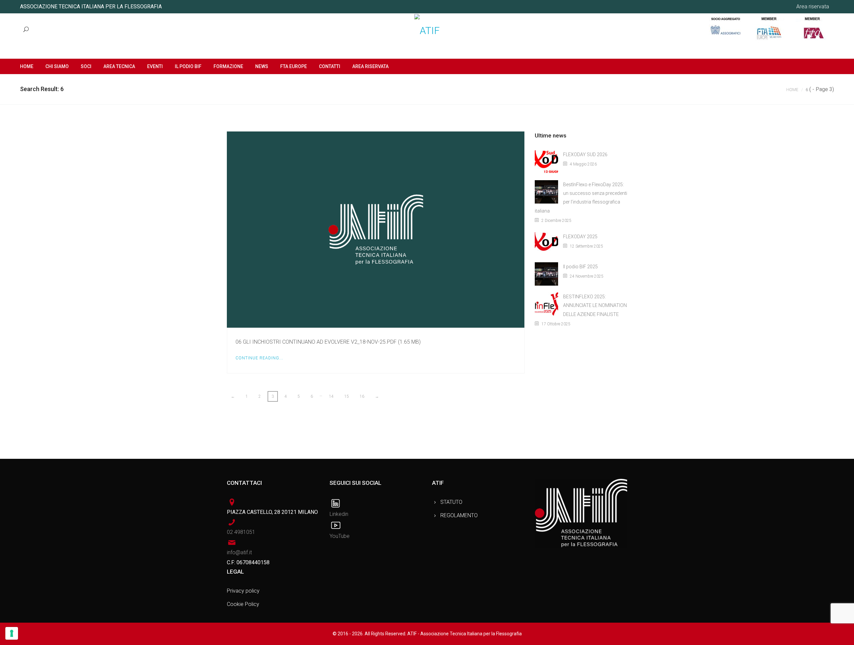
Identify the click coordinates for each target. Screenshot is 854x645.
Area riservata (812, 6)
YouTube (340, 536)
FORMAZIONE (228, 66)
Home (792, 89)
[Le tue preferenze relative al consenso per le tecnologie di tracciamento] (11, 633)
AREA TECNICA (119, 66)
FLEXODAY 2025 (580, 236)
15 (346, 396)
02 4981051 (241, 532)
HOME (26, 66)
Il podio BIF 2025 (580, 266)
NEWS (261, 66)
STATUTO (451, 502)
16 (362, 396)
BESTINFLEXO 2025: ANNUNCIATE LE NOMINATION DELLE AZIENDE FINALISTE (595, 305)
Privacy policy (243, 591)
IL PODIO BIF (188, 66)
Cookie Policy (243, 604)
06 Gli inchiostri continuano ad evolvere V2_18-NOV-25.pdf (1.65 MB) (328, 342)
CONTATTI (329, 66)
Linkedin (339, 514)
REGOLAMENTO (459, 515)
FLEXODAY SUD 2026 (585, 154)
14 (331, 396)
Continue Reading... (259, 358)
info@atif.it (239, 552)
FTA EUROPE (293, 66)
